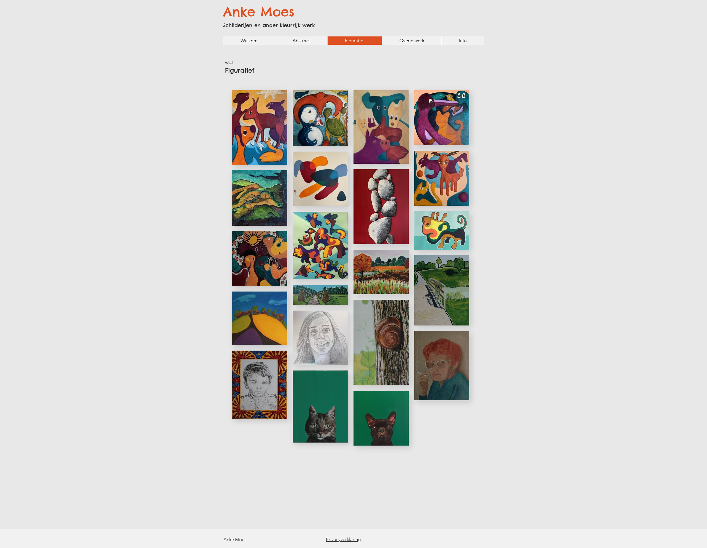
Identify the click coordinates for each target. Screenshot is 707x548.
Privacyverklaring (343, 539)
